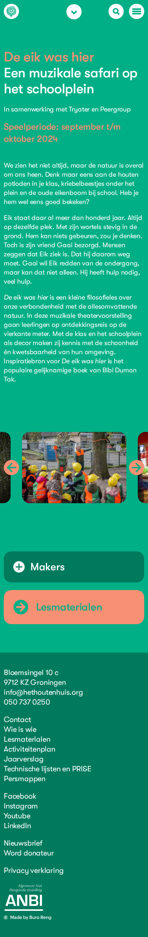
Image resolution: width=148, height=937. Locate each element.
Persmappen (25, 778)
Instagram (21, 806)
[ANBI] (24, 909)
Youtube (17, 815)
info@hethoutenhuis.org (43, 692)
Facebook (20, 796)
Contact (17, 719)
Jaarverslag (24, 759)
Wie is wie (20, 729)
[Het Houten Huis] (11, 13)
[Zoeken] (116, 11)
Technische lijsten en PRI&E (47, 768)
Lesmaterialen (27, 739)
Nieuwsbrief (23, 843)
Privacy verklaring (33, 870)
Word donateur (29, 853)
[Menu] (136, 11)
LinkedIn (17, 825)
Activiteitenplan (29, 749)
